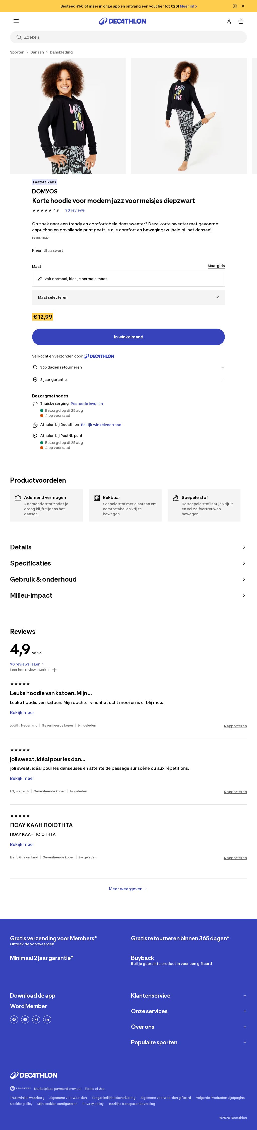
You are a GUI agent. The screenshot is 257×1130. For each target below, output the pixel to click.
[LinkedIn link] (47, 1019)
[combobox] (128, 297)
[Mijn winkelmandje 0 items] (241, 21)
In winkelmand (128, 336)
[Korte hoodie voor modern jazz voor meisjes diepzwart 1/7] (68, 116)
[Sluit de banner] (243, 6)
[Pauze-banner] (235, 6)
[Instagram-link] (36, 1019)
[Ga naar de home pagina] (122, 21)
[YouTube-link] (25, 1019)
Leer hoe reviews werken (30, 670)
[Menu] (16, 21)
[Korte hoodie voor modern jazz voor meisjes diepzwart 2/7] (189, 116)
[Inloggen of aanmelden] (229, 21)
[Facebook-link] (14, 1019)
